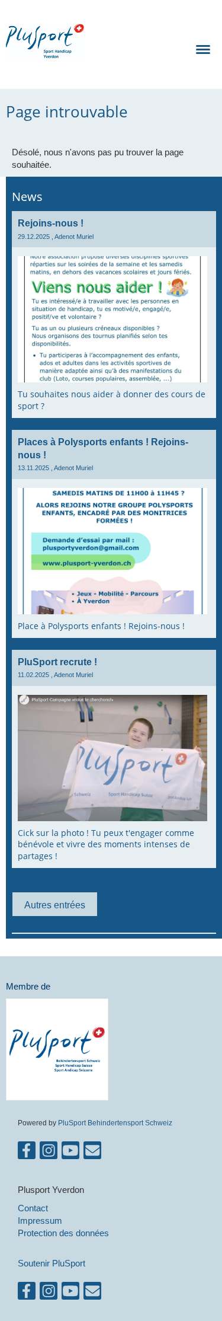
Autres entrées (54, 904)
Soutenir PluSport (51, 1263)
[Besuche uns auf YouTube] (70, 1153)
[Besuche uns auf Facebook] (27, 1153)
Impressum (40, 1220)
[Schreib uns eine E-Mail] (92, 1153)
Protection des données (63, 1233)
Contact (33, 1208)
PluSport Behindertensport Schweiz (115, 1122)
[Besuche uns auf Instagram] (48, 1153)
